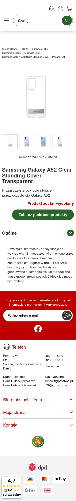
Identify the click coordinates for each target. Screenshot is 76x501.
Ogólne (9, 233)
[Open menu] (6, 20)
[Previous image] (8, 98)
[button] (36, 97)
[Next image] (64, 98)
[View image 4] (59, 141)
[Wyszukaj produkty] (67, 20)
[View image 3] (43, 141)
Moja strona (14, 412)
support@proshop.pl (59, 381)
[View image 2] (26, 141)
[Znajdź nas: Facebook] (38, 329)
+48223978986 (55, 377)
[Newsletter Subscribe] (67, 315)
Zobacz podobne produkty (43, 214)
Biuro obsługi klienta (22, 399)
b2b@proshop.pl (56, 385)
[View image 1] (10, 141)
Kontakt (10, 425)
